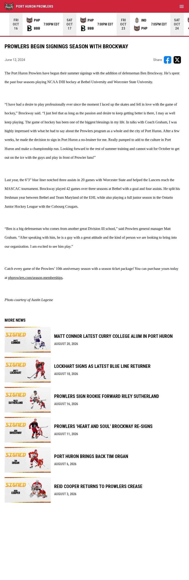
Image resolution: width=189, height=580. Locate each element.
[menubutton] (181, 6)
